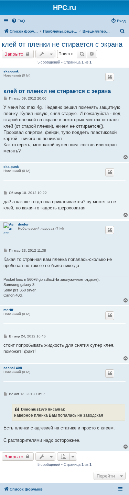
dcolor (23, 224)
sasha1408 (12, 368)
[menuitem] (18, 21)
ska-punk (11, 71)
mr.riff (8, 310)
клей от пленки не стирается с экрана (62, 44)
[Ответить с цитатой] (109, 77)
